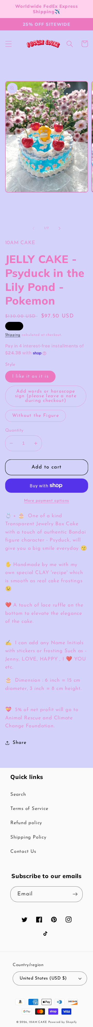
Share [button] (19, 742)
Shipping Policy (28, 837)
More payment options (46, 501)
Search (18, 794)
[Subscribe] (75, 894)
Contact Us (23, 851)
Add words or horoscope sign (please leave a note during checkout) (46, 396)
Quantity (14, 430)
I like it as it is (30, 376)
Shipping (12, 335)
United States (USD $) (43, 978)
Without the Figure (35, 415)
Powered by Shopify (62, 1022)
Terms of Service (29, 808)
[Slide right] (59, 228)
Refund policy (26, 823)
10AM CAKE (38, 1022)
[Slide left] (33, 228)
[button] (8, 43)
